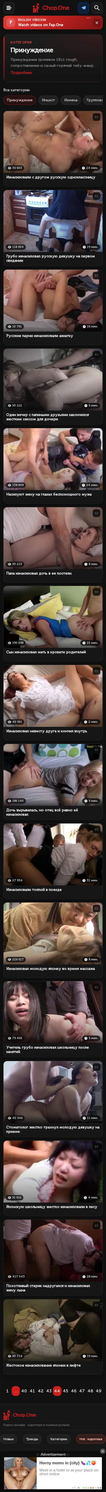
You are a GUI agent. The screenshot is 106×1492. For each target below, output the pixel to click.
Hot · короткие (91, 1439)
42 (40, 1390)
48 (90, 1390)
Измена (70, 100)
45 (65, 1390)
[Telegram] (83, 8)
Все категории (16, 90)
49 (98, 1390)
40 (24, 1390)
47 (82, 1390)
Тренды (32, 1439)
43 (49, 1390)
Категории (59, 1439)
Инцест (48, 100)
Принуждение (20, 100)
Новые (9, 1439)
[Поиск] (97, 8)
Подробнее (21, 73)
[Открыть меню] (9, 8)
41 (32, 1390)
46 (74, 1390)
